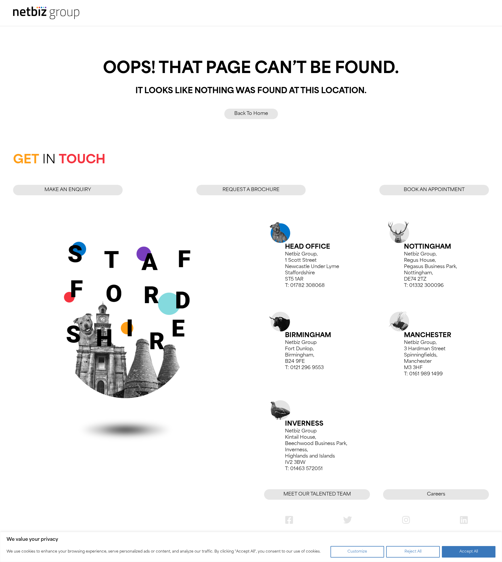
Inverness (304, 424)
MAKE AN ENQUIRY (67, 190)
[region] (251, 547)
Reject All (412, 552)
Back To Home (251, 114)
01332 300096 (426, 285)
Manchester (427, 335)
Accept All (468, 552)
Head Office (307, 247)
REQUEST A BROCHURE (251, 190)
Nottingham (427, 247)
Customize (357, 552)
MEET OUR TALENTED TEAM (317, 494)
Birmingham (308, 335)
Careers (436, 494)
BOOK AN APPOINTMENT (434, 190)
